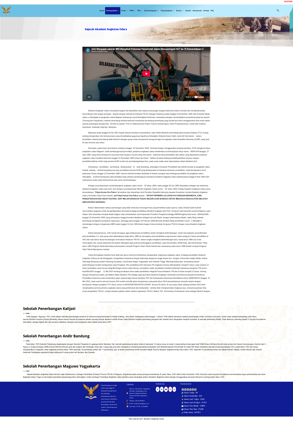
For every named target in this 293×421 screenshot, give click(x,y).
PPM (131, 11)
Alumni (188, 11)
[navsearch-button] (278, 11)
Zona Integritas (150, 11)
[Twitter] (162, 389)
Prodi (123, 11)
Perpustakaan (166, 11)
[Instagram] (170, 389)
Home (101, 11)
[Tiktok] (174, 389)
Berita (178, 11)
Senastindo (197, 11)
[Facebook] (157, 389)
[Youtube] (166, 389)
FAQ (212, 11)
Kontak (206, 11)
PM (138, 11)
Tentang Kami (111, 11)
